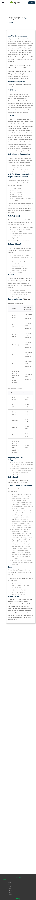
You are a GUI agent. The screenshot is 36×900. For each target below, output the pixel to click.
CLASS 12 (8, 894)
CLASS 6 (7, 882)
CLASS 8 (7, 886)
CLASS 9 (7, 888)
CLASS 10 (8, 890)
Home (11, 17)
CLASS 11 (8, 892)
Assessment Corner (19, 17)
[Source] (26, 299)
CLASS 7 (7, 884)
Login (31, 2)
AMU (25, 19)
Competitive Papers (16, 19)
